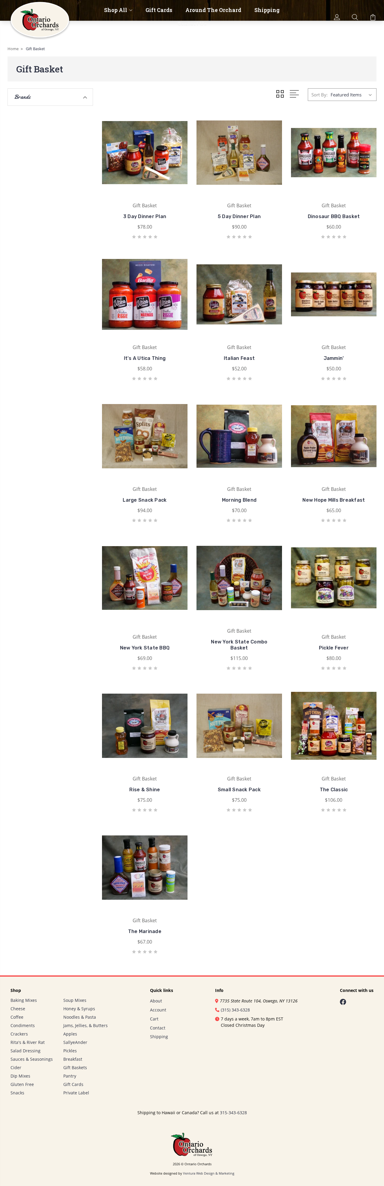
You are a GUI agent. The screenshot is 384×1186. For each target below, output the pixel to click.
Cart (154, 1019)
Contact (157, 1028)
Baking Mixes (23, 1000)
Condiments (22, 1025)
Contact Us (192, 24)
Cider (15, 1067)
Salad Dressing (25, 1051)
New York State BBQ (145, 648)
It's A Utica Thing (145, 358)
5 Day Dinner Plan (239, 216)
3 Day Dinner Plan (144, 216)
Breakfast (72, 1059)
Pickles (70, 1051)
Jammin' (334, 358)
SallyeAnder (75, 1042)
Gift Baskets (75, 1067)
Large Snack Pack (144, 500)
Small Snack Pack (239, 789)
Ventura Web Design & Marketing (208, 1173)
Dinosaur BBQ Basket (334, 216)
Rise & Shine (144, 789)
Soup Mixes (74, 1000)
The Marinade (144, 931)
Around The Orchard (213, 10)
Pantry (69, 1076)
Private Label (76, 1093)
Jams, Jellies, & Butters (85, 1025)
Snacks (17, 1093)
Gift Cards (159, 10)
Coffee (16, 1017)
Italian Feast (239, 358)
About (156, 1001)
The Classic (334, 789)
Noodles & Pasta (79, 1017)
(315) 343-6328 (235, 1010)
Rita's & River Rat (27, 1042)
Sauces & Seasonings (31, 1059)
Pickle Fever (334, 648)
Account (158, 1010)
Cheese (17, 1008)
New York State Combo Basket (239, 645)
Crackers (19, 1034)
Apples (70, 1034)
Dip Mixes (20, 1076)
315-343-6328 (233, 1112)
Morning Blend (239, 500)
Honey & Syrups (79, 1008)
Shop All (115, 10)
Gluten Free (22, 1084)
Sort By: (319, 95)
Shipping (267, 10)
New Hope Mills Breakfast (333, 500)
